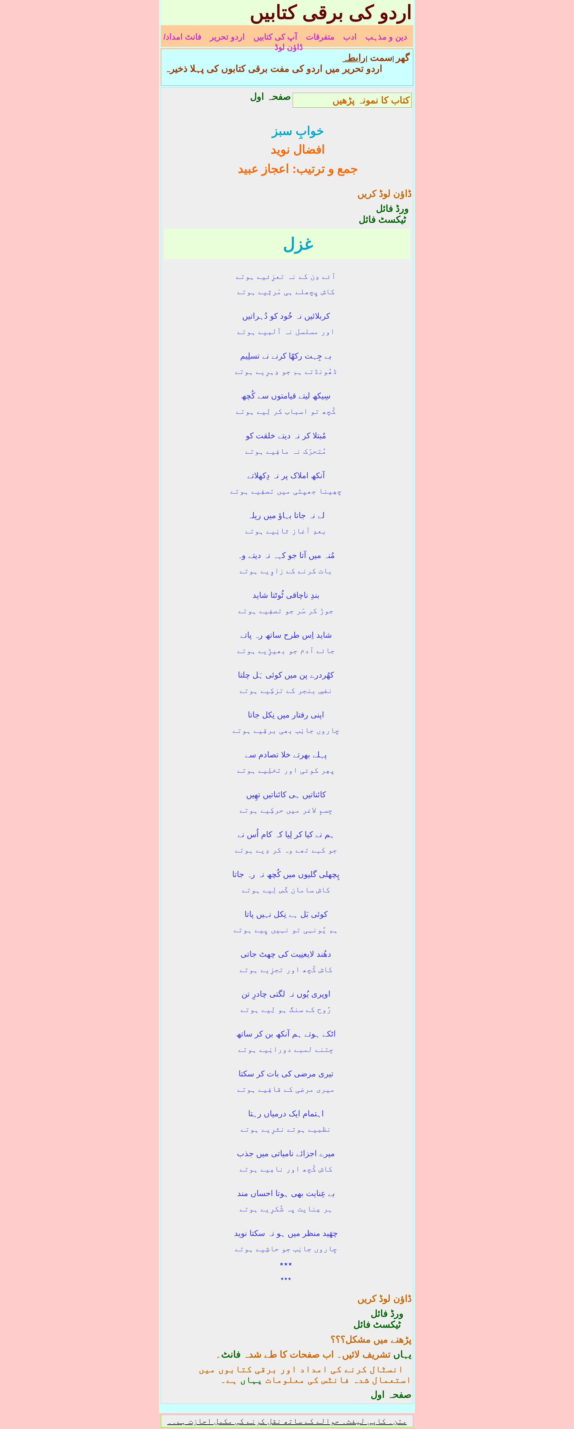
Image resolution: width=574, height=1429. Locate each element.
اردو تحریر (227, 36)
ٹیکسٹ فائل (382, 219)
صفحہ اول (270, 96)
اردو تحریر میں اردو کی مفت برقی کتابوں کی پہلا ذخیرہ (273, 68)
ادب (350, 36)
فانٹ (230, 1354)
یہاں (402, 1354)
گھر (403, 58)
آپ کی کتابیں (275, 36)
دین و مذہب (386, 36)
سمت (379, 58)
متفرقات (320, 36)
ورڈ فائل (383, 208)
